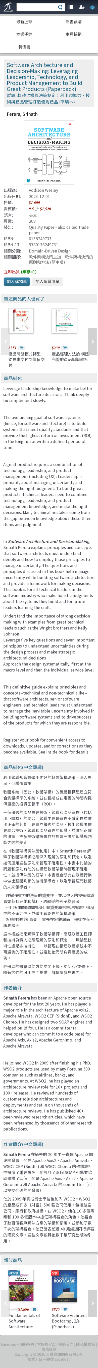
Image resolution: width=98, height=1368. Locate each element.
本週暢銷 (24, 34)
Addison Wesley (43, 190)
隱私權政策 (85, 1344)
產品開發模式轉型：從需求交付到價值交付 (27, 359)
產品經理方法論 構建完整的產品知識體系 (70, 356)
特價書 (24, 47)
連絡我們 (65, 1344)
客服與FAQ (46, 1344)
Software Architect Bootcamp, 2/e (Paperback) (69, 1321)
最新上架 (24, 21)
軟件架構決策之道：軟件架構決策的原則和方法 (61, 259)
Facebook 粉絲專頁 (17, 1344)
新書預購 (74, 21)
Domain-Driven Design (50, 251)
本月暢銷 (74, 34)
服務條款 (49, 1349)
